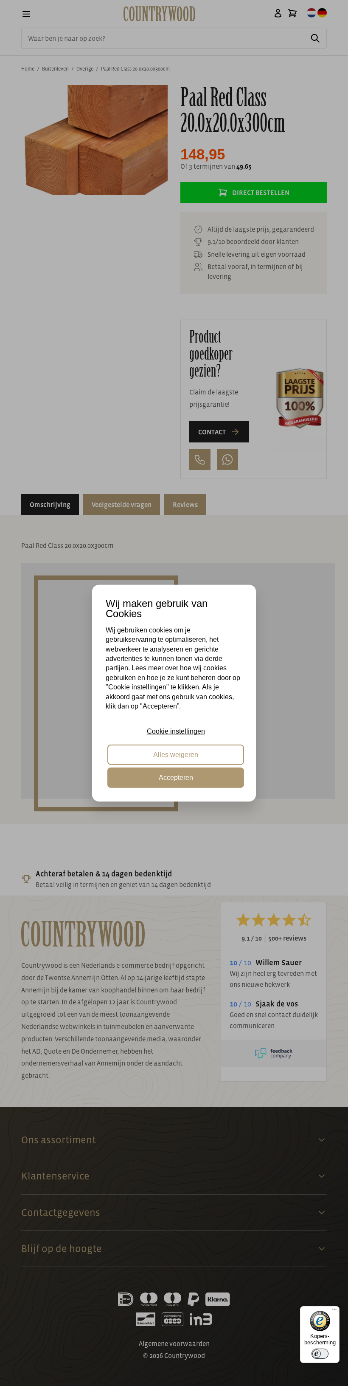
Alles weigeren (175, 754)
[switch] (320, 1354)
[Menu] (334, 1311)
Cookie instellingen (176, 731)
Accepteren (176, 777)
